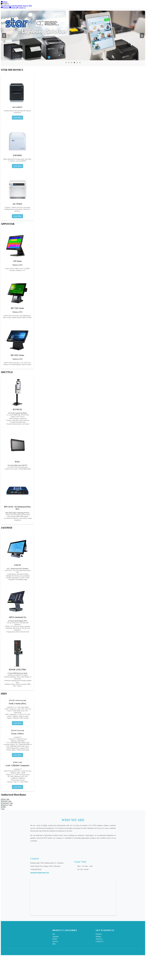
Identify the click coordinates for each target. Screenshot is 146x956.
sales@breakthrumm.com (39, 873)
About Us (99, 939)
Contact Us (22, 7)
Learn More (17, 117)
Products (99, 934)
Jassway (25, 6)
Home (5, 2)
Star (53, 934)
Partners (6, 7)
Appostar (14, 6)
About (13, 7)
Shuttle (20, 6)
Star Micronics (6, 6)
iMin (30, 6)
